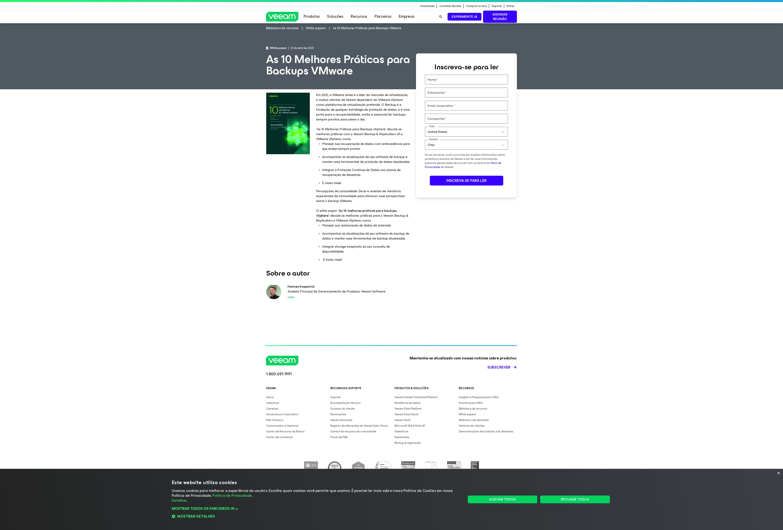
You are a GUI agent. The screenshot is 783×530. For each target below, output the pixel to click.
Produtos (312, 16)
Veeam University (341, 420)
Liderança (272, 403)
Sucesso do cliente (342, 408)
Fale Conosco (274, 420)
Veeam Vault (402, 420)
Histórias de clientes (472, 425)
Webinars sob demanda (474, 420)
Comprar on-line (476, 6)
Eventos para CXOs (471, 403)
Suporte (497, 6)
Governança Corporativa (282, 414)
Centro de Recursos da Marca (285, 431)
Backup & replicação (408, 443)
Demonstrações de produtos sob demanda (486, 431)
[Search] (440, 16)
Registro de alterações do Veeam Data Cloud (358, 425)
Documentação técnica (345, 403)
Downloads (427, 6)
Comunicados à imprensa (282, 425)
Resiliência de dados (408, 403)
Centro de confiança (279, 437)
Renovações (338, 414)
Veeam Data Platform (408, 408)
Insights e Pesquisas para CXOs (479, 397)
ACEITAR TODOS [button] (502, 499)
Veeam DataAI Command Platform (416, 397)
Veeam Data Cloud (406, 414)
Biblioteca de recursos (473, 408)
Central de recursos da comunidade (353, 431)
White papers (467, 414)
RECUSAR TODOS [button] (575, 499)
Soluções (335, 16)
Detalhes (179, 500)
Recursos (359, 16)
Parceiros (383, 16)
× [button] (778, 473)
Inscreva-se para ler (466, 181)
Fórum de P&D (339, 437)
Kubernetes (402, 437)
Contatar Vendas (450, 6)
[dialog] (391, 499)
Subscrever (498, 367)
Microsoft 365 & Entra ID (410, 425)
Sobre (270, 397)
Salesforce (401, 431)
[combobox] (466, 132)
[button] (314, 508)
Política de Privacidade (232, 495)
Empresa (406, 16)
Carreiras (272, 408)
